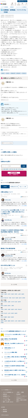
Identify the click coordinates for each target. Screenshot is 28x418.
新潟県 (2, 301)
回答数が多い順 (14, 186)
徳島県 (12, 317)
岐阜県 (9, 305)
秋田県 (16, 294)
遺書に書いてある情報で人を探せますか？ (14, 343)
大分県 (16, 320)
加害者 (8, 73)
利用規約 (18, 394)
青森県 (5, 294)
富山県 (16, 301)
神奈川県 (6, 297)
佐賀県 (5, 320)
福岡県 (2, 320)
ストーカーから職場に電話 (10, 352)
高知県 (9, 317)
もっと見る (14, 380)
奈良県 (16, 309)
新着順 (5, 186)
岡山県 (5, 313)
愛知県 (2, 305)
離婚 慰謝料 (6, 169)
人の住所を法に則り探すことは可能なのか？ (14, 361)
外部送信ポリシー (20, 398)
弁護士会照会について (9, 347)
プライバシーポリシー (21, 396)
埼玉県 (13, 297)
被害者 (3, 73)
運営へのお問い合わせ (8, 401)
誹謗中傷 (11, 169)
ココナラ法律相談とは (8, 392)
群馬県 (23, 297)
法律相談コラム (6, 396)
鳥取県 (12, 313)
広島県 (2, 313)
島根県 (16, 313)
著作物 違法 (20, 169)
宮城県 (12, 294)
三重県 (12, 305)
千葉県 (10, 297)
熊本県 (12, 320)
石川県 (12, 301)
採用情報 (5, 411)
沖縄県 (2, 322)
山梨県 (9, 301)
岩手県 (9, 294)
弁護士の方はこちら (22, 1)
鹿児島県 (23, 320)
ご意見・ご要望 (20, 392)
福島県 (22, 294)
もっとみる (14, 284)
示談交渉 (24, 73)
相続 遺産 (15, 169)
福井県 (19, 301)
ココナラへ (4, 1)
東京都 (2, 297)
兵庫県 (5, 309)
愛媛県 (5, 317)
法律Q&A (5, 394)
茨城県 (16, 297)
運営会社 (5, 409)
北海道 (2, 294)
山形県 (19, 294)
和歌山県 (20, 309)
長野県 (5, 301)
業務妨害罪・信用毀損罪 (15, 73)
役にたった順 (23, 186)
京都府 (9, 309)
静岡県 (5, 305)
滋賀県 (12, 309)
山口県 (9, 313)
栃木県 (20, 297)
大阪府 (2, 309)
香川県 (2, 317)
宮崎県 (19, 320)
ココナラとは (6, 398)
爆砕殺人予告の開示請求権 (10, 339)
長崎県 (9, 320)
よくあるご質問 (6, 400)
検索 (24, 166)
